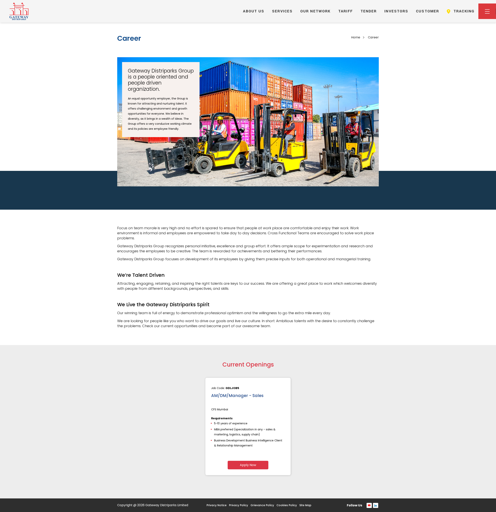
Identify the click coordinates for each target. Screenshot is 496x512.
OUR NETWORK (315, 11)
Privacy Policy (238, 505)
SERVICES (282, 11)
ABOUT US (253, 11)
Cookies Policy (286, 505)
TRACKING (463, 11)
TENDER (369, 11)
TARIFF (345, 11)
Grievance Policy (262, 505)
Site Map (305, 505)
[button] (487, 11)
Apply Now (248, 465)
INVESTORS (396, 11)
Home (355, 37)
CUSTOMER (427, 11)
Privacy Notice (216, 505)
